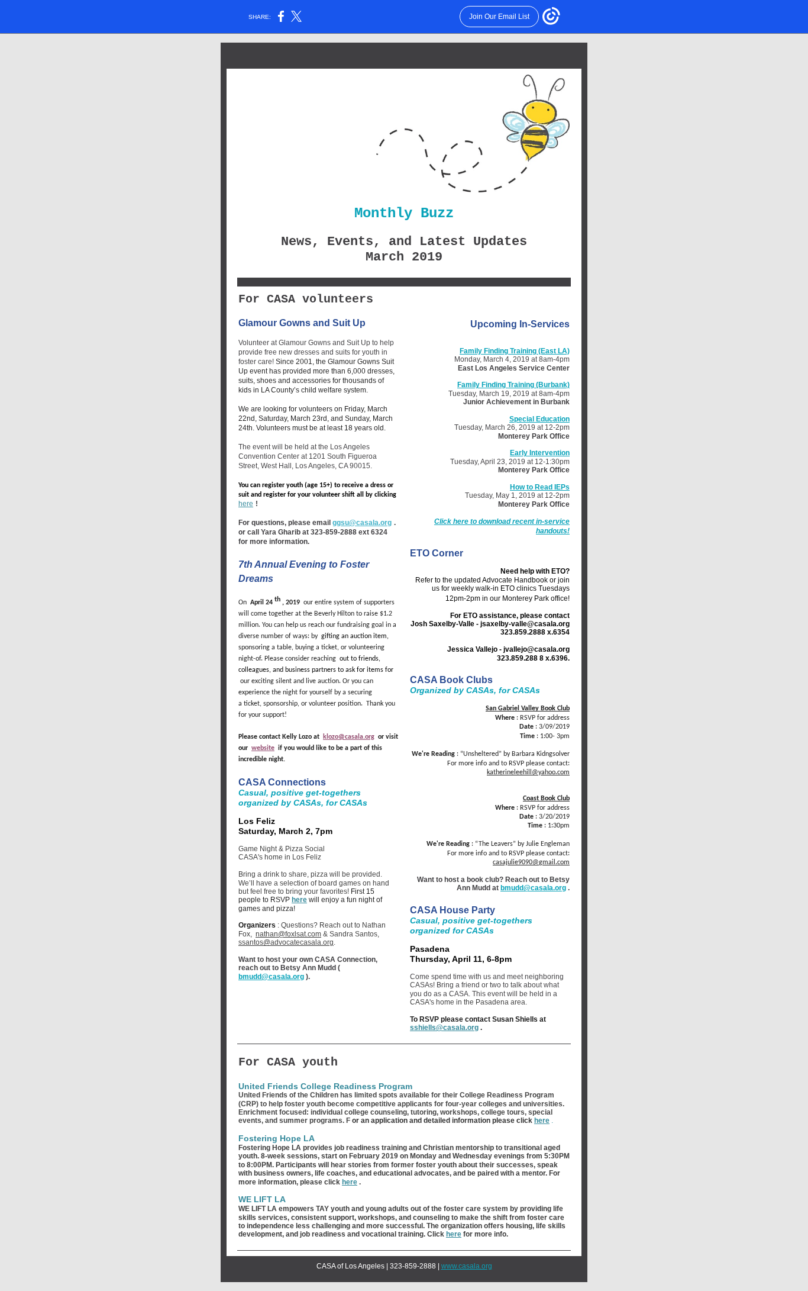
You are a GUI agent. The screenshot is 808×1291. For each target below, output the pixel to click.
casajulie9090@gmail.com (531, 862)
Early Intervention (540, 453)
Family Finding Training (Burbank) (513, 385)
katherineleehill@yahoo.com (528, 772)
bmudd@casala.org (271, 977)
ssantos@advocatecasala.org (286, 942)
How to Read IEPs (540, 487)
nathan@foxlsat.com (288, 934)
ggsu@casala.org (362, 523)
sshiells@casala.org (444, 1027)
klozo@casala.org (348, 737)
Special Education (539, 419)
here (245, 504)
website (262, 748)
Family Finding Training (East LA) (515, 351)
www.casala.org (466, 1266)
